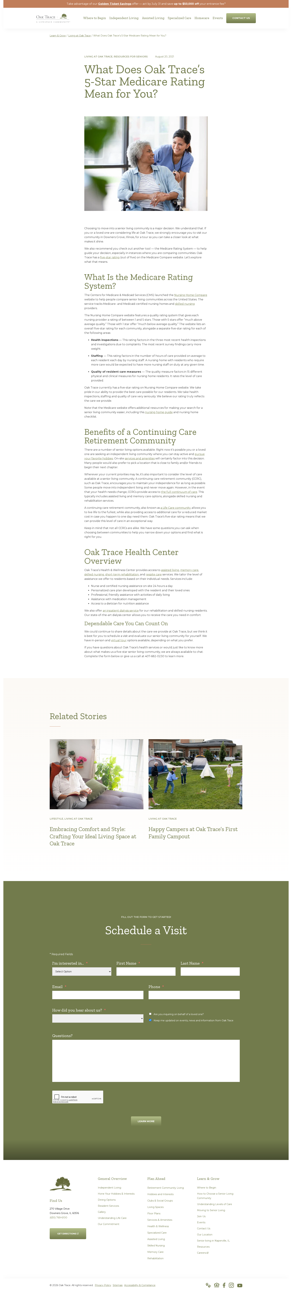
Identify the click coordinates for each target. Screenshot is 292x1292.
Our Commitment (108, 1224)
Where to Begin (206, 1187)
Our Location (204, 1234)
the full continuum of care (179, 492)
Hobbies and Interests (160, 1194)
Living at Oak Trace (79, 35)
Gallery (102, 1211)
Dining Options (107, 1199)
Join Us (201, 1216)
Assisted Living (156, 1239)
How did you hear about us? (79, 1010)
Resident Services (108, 1205)
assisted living (170, 570)
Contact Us (203, 1228)
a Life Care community (175, 507)
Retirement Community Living (165, 1187)
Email (59, 986)
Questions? (62, 1035)
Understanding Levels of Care (214, 1204)
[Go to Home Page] (53, 20)
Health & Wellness (158, 1226)
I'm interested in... (70, 963)
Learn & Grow (58, 35)
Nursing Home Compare (190, 295)
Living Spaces (155, 1207)
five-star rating (110, 257)
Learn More (146, 1121)
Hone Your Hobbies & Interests (116, 1193)
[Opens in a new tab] (224, 1285)
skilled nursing (185, 303)
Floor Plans (153, 1213)
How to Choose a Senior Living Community (215, 1196)
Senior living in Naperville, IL (213, 1240)
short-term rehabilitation (122, 574)
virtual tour (119, 640)
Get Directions (66, 1231)
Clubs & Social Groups (160, 1200)
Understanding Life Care (112, 1218)
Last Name (192, 963)
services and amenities (140, 458)
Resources (203, 1246)
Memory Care (155, 1252)
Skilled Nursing (156, 1245)
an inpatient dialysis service (121, 610)
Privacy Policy (103, 1285)
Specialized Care (157, 1232)
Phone (156, 986)
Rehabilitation (155, 1258)
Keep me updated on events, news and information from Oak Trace (193, 1020)
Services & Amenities (159, 1219)
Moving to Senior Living (211, 1210)
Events (201, 1222)
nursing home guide (159, 412)
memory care (189, 570)
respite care (154, 574)
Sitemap (118, 1285)
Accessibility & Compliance (139, 1285)
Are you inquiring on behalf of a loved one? (179, 1014)
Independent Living (109, 1187)
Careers (202, 1252)
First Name (128, 963)
